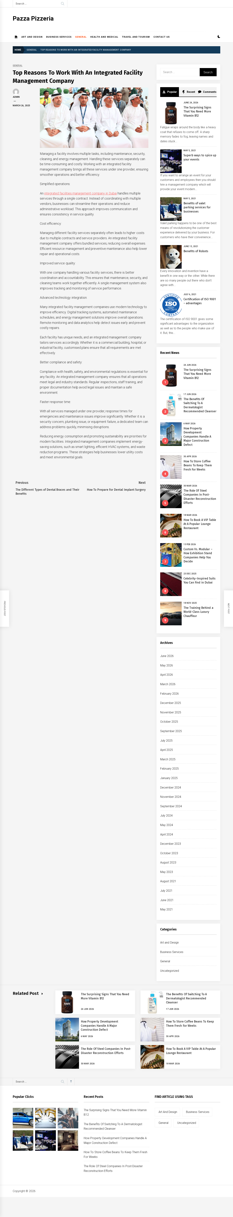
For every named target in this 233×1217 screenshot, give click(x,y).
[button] (219, 37)
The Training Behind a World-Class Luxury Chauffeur (198, 612)
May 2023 (166, 872)
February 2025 (169, 768)
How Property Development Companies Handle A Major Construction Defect (197, 436)
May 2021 (166, 909)
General (81, 37)
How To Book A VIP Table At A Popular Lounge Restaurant (199, 524)
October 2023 (169, 853)
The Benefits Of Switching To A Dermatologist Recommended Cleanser (186, 998)
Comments (209, 91)
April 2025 (166, 750)
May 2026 (166, 665)
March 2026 (167, 684)
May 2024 (166, 825)
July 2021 (166, 890)
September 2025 (171, 731)
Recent (190, 91)
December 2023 (170, 843)
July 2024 (166, 815)
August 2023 (168, 862)
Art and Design (32, 37)
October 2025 (169, 721)
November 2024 (170, 797)
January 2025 (169, 778)
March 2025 (167, 759)
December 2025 (170, 703)
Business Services (59, 37)
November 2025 (170, 712)
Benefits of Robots (195, 251)
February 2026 (169, 693)
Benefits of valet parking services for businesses (197, 207)
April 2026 (166, 674)
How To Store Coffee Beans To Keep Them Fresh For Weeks (197, 465)
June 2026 (167, 656)
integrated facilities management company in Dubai (80, 193)
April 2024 (166, 834)
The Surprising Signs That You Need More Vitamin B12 (197, 111)
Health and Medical (104, 37)
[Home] (16, 36)
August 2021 (168, 881)
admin (16, 97)
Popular (172, 91)
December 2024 (170, 787)
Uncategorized (169, 970)
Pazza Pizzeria (33, 18)
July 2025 (166, 740)
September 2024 (171, 806)
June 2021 (167, 900)
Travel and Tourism (136, 37)
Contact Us (161, 37)
